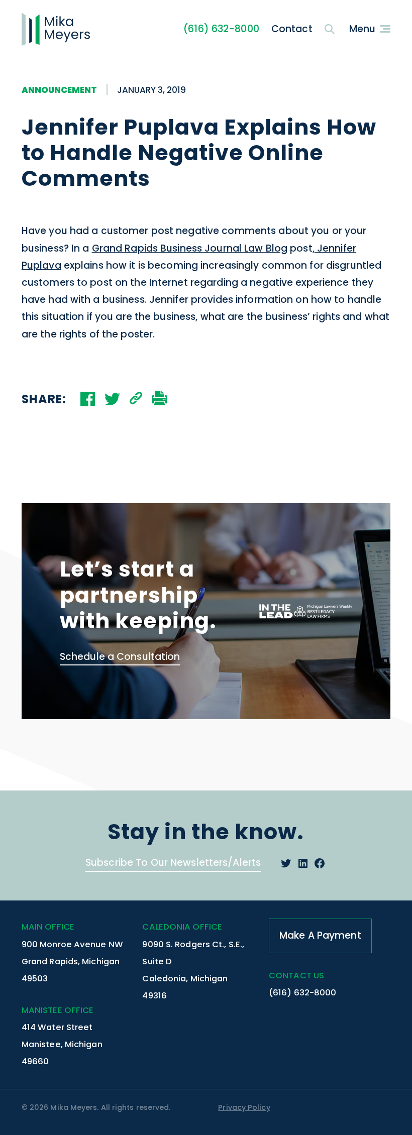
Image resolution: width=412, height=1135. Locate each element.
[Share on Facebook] (87, 399)
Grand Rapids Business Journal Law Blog (190, 248)
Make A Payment (320, 935)
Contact (292, 29)
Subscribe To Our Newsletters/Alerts (173, 862)
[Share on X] (112, 399)
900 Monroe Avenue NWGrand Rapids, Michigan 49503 (72, 961)
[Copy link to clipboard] (136, 399)
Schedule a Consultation (120, 656)
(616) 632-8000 (221, 29)
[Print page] (159, 399)
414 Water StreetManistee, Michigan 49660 (62, 1044)
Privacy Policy (244, 1107)
